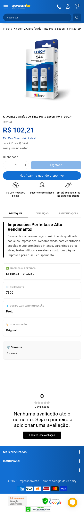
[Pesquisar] (77, 17)
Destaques (15, 213)
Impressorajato (29, 481)
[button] (5, 7)
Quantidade (10, 157)
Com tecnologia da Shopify (59, 481)
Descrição (42, 213)
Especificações (68, 213)
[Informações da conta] (67, 6)
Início (6, 28)
